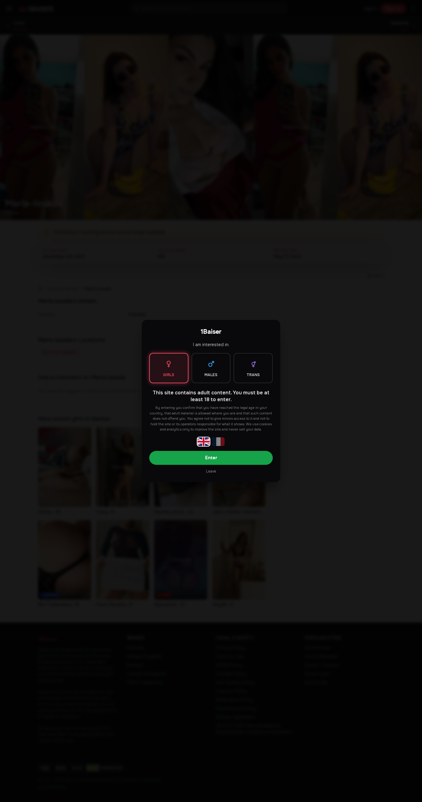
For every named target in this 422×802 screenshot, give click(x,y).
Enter (211, 457)
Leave (211, 471)
